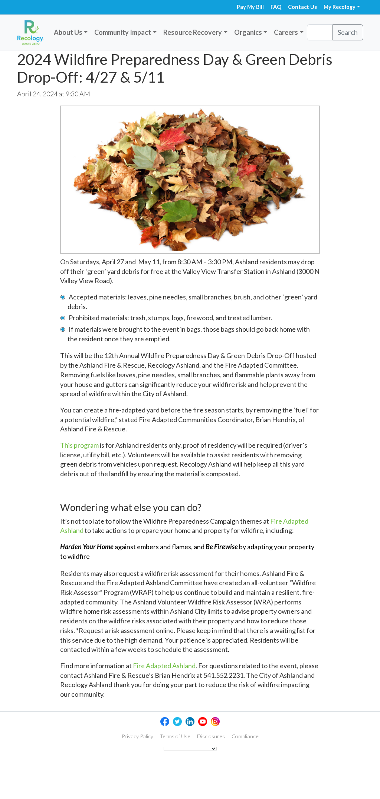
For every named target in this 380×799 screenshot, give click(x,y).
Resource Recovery (192, 32)
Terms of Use (175, 736)
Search (348, 32)
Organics (248, 32)
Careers (286, 32)
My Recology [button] (340, 7)
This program (79, 445)
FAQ (276, 7)
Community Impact (122, 32)
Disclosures (211, 736)
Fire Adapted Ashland (164, 666)
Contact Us (302, 7)
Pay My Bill (250, 7)
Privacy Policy (137, 736)
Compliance (245, 736)
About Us (68, 32)
